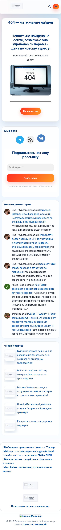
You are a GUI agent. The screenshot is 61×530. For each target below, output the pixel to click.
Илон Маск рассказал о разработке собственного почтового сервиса (33, 288)
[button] (49, 6)
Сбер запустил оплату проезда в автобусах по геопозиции (34, 268)
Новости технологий (34, 524)
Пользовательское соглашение (30, 506)
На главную (30, 111)
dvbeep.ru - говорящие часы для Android (29, 451)
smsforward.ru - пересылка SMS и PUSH (28, 455)
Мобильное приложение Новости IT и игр (29, 447)
